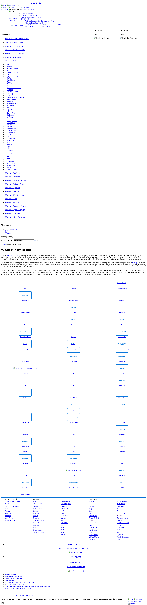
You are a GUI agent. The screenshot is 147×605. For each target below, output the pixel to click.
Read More (5, 278)
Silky (8, 148)
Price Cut (34, 23)
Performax (64, 508)
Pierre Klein (11, 132)
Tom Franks (11, 161)
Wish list (8, 233)
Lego (90, 532)
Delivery (30, 15)
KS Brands (10, 115)
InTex (9, 111)
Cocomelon (93, 516)
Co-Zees (9, 78)
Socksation (10, 152)
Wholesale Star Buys (12, 202)
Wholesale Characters (12, 177)
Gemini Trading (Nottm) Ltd (23, 595)
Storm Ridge (11, 154)
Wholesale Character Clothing (15, 180)
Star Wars (120, 532)
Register (14, 229)
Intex (35, 527)
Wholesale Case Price (12, 173)
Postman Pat (121, 513)
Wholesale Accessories (13, 57)
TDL (8, 160)
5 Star (63, 535)
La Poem (10, 117)
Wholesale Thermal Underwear (15, 206)
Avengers (92, 501)
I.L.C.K (9, 109)
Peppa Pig (120, 506)
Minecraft (92, 539)
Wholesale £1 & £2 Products (15, 53)
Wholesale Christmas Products (15, 184)
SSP (8, 156)
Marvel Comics (12, 119)
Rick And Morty (122, 518)
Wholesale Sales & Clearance (15, 195)
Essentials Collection (14, 88)
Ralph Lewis (11, 138)
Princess (119, 516)
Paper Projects (66, 504)
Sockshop (64, 523)
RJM (8, 142)
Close (122, 34)
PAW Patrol (121, 504)
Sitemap (8, 516)
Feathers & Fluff (12, 92)
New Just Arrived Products (14, 42)
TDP (8, 158)
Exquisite (10, 90)
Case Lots (31, 17)
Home (27, 13)
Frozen (91, 525)
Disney (9, 82)
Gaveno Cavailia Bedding (15, 97)
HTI (8, 107)
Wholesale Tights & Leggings (15, 210)
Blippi (91, 511)
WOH (9, 167)
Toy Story (120, 525)
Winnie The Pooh (123, 537)
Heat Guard (11, 101)
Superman (120, 535)
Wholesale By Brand (12, 61)
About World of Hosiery (13, 501)
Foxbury (9, 95)
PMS (8, 136)
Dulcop (35, 516)
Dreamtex (10, 84)
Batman (91, 506)
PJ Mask (119, 508)
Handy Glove (11, 99)
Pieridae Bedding (12, 130)
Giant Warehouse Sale (47, 25)
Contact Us (9, 504)
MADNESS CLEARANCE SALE (17, 39)
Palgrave (9, 125)
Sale (25, 19)
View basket (13, 18)
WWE (119, 539)
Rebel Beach (11, 140)
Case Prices (9, 518)
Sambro (9, 146)
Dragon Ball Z (94, 518)
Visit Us (8, 509)
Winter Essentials (12, 165)
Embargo (10, 86)
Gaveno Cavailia (39, 520)
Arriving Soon (39, 21)
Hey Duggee (93, 530)
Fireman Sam (93, 523)
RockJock (10, 144)
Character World (12, 72)
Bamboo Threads (12, 68)
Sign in (7, 229)
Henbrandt (10, 105)
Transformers (121, 527)
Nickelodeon (11, 123)
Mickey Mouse (94, 537)
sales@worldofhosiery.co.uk (15, 2)
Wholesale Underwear (12, 213)
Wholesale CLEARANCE (14, 46)
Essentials (36, 518)
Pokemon (120, 511)
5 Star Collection (12, 169)
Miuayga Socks (12, 121)
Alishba (9, 66)
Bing (90, 509)
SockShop (10, 150)
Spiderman (120, 530)
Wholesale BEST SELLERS (15, 50)
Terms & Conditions (12, 506)
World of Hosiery (12, 255)
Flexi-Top (10, 94)
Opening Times (10, 520)
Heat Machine (11, 103)
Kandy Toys (11, 113)
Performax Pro (11, 128)
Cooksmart (10, 74)
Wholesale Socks (11, 199)
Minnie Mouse (122, 501)
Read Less (12, 278)
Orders (7, 231)
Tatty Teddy (121, 520)
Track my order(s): (7, 240)
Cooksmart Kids (12, 76)
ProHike (9, 134)
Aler (8, 64)
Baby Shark (93, 504)
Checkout (12, 20)
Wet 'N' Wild (11, 163)
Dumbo (91, 520)
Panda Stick (11, 127)
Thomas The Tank (123, 523)
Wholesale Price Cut (12, 191)
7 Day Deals (37, 27)
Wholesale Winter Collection (15, 217)
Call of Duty (93, 513)
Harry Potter (93, 527)
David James (11, 80)
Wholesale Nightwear (12, 188)
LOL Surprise (93, 535)
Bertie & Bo (11, 70)
